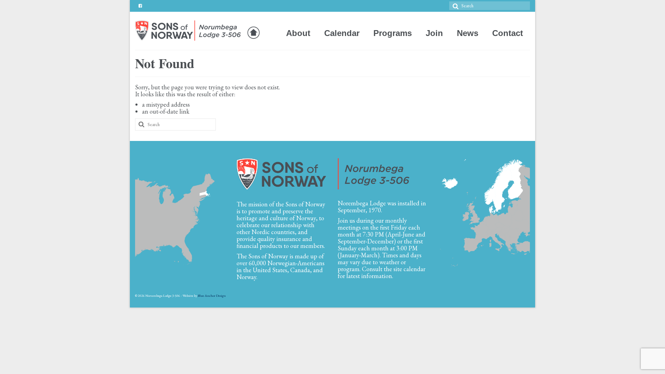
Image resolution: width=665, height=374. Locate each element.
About (298, 33)
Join (434, 33)
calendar (414, 269)
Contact (507, 33)
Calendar (342, 33)
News (467, 33)
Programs (392, 33)
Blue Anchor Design (212, 295)
